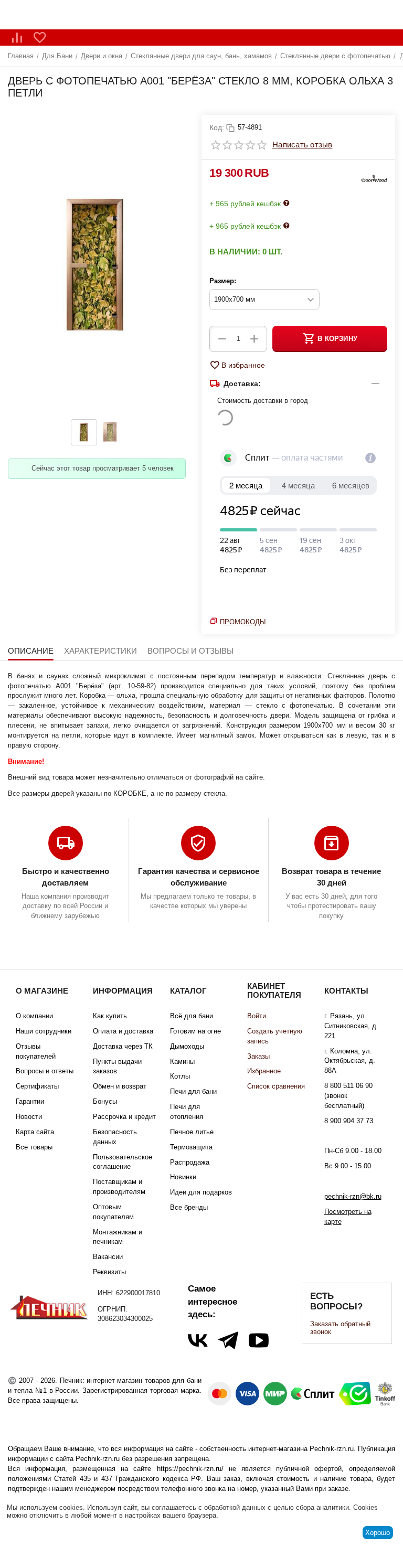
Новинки (183, 1177)
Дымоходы (187, 1046)
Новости (29, 1117)
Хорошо (377, 1533)
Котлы (180, 1076)
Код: (216, 127)
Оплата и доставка (123, 1031)
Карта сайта (35, 1132)
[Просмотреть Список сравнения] (16, 37)
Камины (182, 1061)
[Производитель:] (374, 180)
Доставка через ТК (123, 1046)
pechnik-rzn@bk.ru (352, 1196)
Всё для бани (191, 1016)
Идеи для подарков (201, 1192)
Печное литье (192, 1132)
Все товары (34, 1147)
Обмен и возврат (119, 1086)
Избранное (264, 1071)
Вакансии (108, 1257)
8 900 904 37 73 (348, 1121)
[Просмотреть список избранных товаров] (40, 37)
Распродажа (189, 1162)
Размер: (222, 281)
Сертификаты (37, 1086)
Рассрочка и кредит (124, 1117)
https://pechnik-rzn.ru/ (190, 1469)
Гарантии (30, 1101)
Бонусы (105, 1101)
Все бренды (189, 1207)
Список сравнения (276, 1086)
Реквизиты (109, 1272)
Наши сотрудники (43, 1031)
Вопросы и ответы (44, 1071)
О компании (34, 1016)
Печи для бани (193, 1091)
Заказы (258, 1056)
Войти (256, 1016)
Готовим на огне (195, 1031)
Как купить (110, 1016)
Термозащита (191, 1147)
